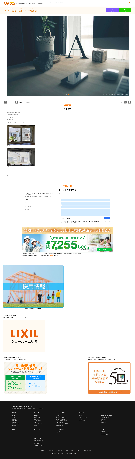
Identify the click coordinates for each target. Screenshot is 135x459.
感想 (63, 218)
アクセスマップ (15, 423)
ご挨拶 (13, 417)
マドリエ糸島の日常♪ (38, 440)
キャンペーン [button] (71, 3)
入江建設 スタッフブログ (40, 445)
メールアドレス (28, 206)
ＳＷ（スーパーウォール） (107, 417)
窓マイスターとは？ (105, 432)
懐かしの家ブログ (38, 443)
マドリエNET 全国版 (8, 8)
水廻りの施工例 (59, 422)
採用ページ (14, 425)
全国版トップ (44, 450)
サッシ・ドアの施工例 (61, 417)
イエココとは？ (104, 434)
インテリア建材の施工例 (61, 420)
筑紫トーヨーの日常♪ (83, 417)
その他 (35, 425)
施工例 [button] (61, 3)
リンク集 (58, 431)
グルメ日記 (81, 412)
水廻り (35, 422)
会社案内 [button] (52, 3)
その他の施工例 (59, 425)
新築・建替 (103, 419)
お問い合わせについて (89, 450)
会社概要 (14, 419)
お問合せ (69, 218)
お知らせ (58, 432)
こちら (51, 255)
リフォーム (103, 422)
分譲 (102, 420)
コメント (27, 209)
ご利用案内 (51, 450)
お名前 (26, 199)
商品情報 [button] (57, 3)
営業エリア (14, 420)
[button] (66, 94)
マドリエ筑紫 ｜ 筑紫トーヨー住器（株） (25, 8)
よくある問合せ (82, 419)
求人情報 (14, 422)
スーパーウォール (38, 423)
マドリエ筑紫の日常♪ (38, 442)
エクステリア (37, 419)
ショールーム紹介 (60, 412)
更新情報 (14, 412)
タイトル (27, 203)
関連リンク (79, 450)
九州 (15, 8)
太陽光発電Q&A (82, 420)
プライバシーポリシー (70, 450)
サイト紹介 (37, 412)
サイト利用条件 (59, 450)
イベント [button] (66, 3)
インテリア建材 (37, 420)
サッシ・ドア (37, 417)
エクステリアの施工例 (61, 419)
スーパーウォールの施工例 (62, 423)
